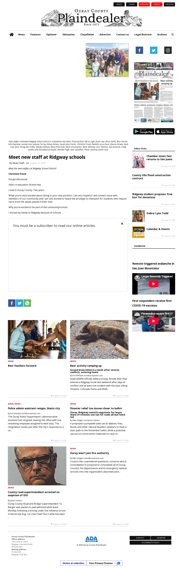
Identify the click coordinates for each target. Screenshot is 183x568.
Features (35, 34)
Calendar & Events (158, 229)
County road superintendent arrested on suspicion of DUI (33, 493)
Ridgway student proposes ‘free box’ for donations (152, 195)
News (21, 34)
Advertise (105, 34)
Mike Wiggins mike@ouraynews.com (88, 458)
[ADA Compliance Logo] (91, 542)
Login (131, 4)
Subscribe (144, 4)
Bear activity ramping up (86, 365)
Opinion (50, 34)
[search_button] (172, 34)
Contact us (122, 34)
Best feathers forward (22, 365)
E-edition (169, 4)
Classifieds (86, 34)
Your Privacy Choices (101, 563)
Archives (162, 34)
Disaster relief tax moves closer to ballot (96, 408)
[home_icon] (12, 34)
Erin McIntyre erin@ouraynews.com (87, 375)
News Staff (18, 163)
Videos (119, 4)
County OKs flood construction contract (151, 176)
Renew (157, 4)
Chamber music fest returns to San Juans (159, 157)
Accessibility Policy (150, 542)
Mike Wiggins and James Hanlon (86, 420)
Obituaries (68, 34)
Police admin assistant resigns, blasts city (34, 408)
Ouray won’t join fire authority (89, 453)
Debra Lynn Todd (157, 213)
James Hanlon (16, 500)
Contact (140, 538)
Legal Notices (142, 34)
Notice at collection (73, 563)
